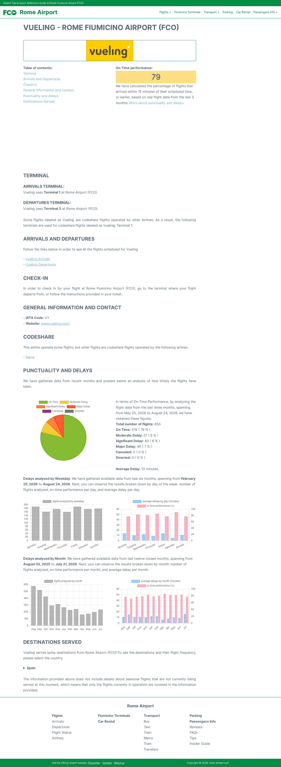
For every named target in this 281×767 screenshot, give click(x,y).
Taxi (147, 727)
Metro (148, 738)
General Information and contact (48, 90)
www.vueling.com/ (55, 323)
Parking (228, 12)
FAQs (193, 732)
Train (147, 732)
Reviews (196, 727)
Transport (152, 716)
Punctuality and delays (40, 96)
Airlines (57, 738)
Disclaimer (94, 762)
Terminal (29, 73)
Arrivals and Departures (41, 79)
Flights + (165, 12)
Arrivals (58, 721)
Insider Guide (200, 744)
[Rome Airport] (9, 12)
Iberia (30, 357)
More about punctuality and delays (156, 103)
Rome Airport (38, 12)
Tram (148, 744)
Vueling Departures (41, 264)
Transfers (151, 749)
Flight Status (62, 732)
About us (119, 762)
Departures (61, 727)
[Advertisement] (109, 138)
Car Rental (243, 12)
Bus (146, 721)
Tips (193, 738)
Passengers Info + (265, 12)
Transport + (211, 12)
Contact (107, 762)
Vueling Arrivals (38, 259)
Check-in (30, 84)
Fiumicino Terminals (187, 12)
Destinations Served (39, 101)
